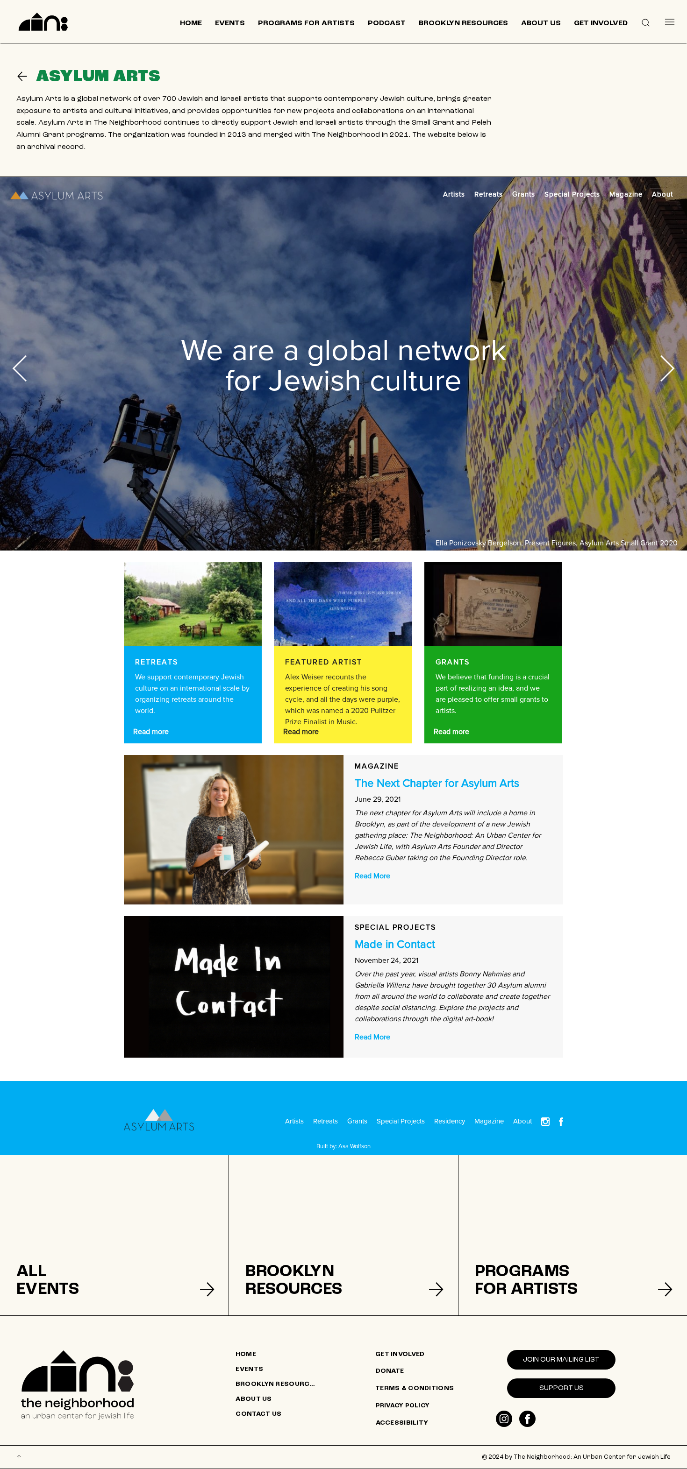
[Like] (504, 1419)
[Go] (26, 76)
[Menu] (670, 22)
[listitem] (114, 1235)
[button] (645, 22)
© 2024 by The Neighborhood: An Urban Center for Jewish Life (576, 1457)
